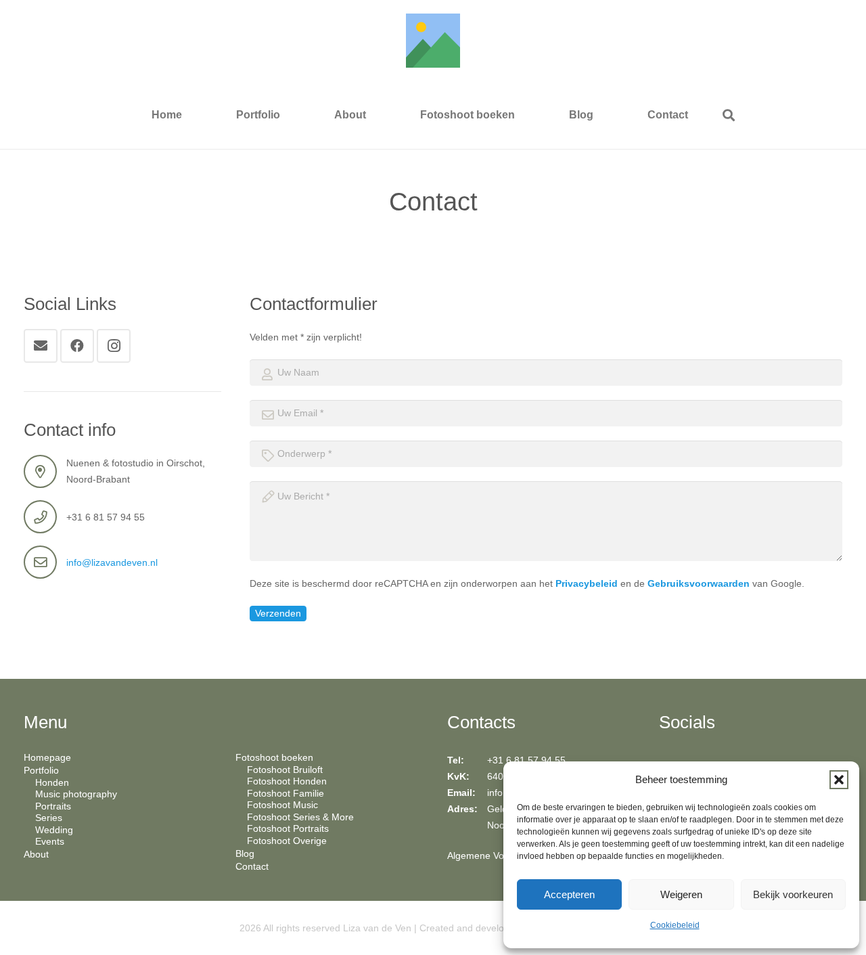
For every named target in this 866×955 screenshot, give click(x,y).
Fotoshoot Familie (285, 793)
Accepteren (569, 894)
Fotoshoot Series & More (300, 817)
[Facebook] (77, 346)
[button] (839, 779)
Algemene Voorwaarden (498, 855)
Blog (244, 853)
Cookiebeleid (675, 925)
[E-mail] (41, 346)
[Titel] (433, 41)
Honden (52, 782)
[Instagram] (114, 346)
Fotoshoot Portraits (288, 828)
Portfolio (41, 770)
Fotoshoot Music (282, 804)
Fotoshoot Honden (287, 781)
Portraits (53, 806)
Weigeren (681, 894)
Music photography (76, 794)
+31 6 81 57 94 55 (526, 760)
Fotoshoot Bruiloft (285, 769)
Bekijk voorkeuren (793, 894)
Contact (252, 866)
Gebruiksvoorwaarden (698, 583)
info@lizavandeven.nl (112, 562)
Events (49, 841)
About (36, 854)
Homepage (47, 757)
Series (48, 817)
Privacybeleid (586, 583)
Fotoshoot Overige (287, 840)
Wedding (54, 829)
